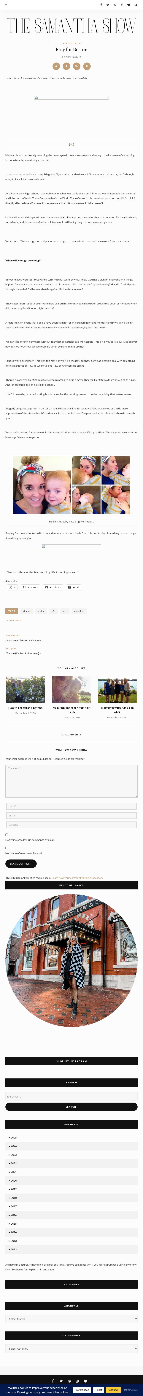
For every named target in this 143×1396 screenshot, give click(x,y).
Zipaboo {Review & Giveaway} (22, 653)
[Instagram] (121, 5)
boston (41, 611)
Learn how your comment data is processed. (77, 877)
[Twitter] (106, 5)
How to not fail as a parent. (25, 708)
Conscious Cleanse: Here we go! (24, 640)
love (65, 611)
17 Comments (13, 620)
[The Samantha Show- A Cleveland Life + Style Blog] (71, 25)
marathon (79, 611)
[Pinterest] (114, 5)
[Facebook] (99, 5)
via (71, 144)
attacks (26, 611)
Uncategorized (71, 43)
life (53, 611)
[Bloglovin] (128, 5)
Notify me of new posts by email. (24, 853)
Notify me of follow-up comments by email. (30, 839)
